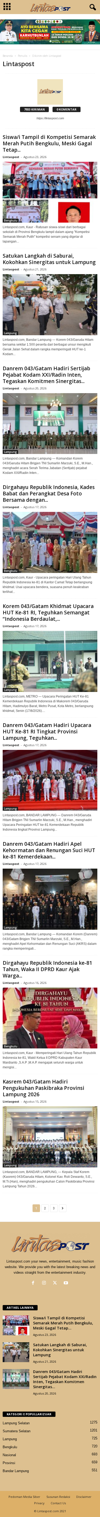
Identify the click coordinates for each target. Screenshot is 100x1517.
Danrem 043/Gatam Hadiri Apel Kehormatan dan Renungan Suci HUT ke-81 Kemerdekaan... (49, 850)
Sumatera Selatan (16, 1431)
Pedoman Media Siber (24, 1497)
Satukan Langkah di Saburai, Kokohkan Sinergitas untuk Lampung (49, 259)
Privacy (39, 1503)
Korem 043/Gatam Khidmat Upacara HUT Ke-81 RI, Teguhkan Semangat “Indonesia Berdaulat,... (48, 612)
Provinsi (9, 1463)
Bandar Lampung (16, 1471)
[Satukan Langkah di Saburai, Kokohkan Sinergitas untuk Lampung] (50, 304)
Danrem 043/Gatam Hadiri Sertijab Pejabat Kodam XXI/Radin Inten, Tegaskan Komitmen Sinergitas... (46, 375)
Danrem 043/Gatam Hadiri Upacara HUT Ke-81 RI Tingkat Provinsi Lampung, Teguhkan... (47, 731)
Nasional (9, 1455)
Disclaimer (83, 1497)
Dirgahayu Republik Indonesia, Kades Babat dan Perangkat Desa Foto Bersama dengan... (49, 493)
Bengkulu (10, 220)
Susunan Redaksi (58, 1497)
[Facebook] (34, 1283)
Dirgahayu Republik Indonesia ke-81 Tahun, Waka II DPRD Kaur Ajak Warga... (47, 969)
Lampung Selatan (16, 1423)
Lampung (10, 333)
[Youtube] (66, 1283)
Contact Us (58, 1503)
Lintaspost (11, 157)
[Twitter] (56, 1283)
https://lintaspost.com (50, 118)
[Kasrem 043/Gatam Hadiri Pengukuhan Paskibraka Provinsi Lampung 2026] (50, 1136)
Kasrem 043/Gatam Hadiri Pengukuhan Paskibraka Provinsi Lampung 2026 (43, 1088)
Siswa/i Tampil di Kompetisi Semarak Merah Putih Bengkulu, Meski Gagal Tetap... (49, 143)
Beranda (8, 56)
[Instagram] (45, 1283)
